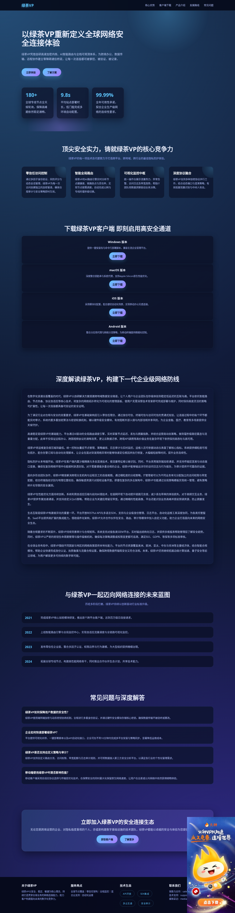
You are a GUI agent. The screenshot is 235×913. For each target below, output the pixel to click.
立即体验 (31, 72)
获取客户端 (107, 839)
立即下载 (117, 256)
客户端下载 (165, 5)
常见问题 (208, 5)
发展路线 (194, 5)
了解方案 (52, 72)
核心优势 (150, 5)
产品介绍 (180, 5)
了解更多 (129, 839)
